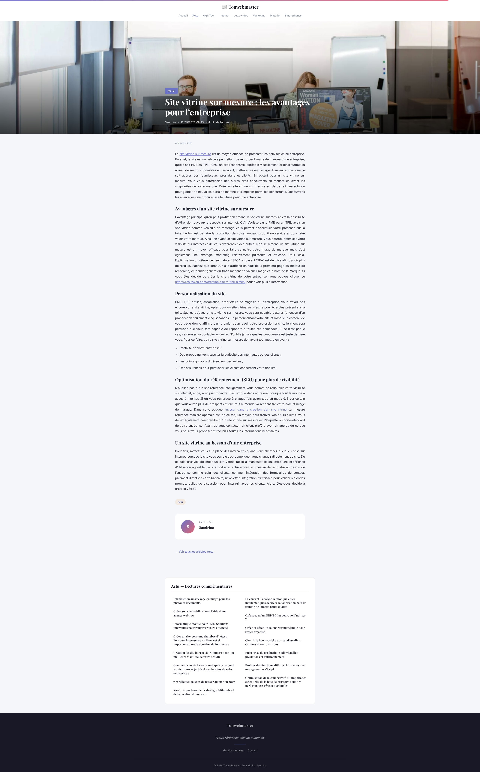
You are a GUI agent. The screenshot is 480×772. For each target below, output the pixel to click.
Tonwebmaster (240, 7)
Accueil (183, 15)
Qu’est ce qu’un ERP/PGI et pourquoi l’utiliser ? (275, 617)
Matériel (275, 15)
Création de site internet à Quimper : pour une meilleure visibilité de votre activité (204, 654)
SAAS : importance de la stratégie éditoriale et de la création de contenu (203, 692)
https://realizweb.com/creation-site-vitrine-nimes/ (210, 282)
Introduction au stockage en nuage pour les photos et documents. (201, 601)
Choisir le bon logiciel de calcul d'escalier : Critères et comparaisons (273, 642)
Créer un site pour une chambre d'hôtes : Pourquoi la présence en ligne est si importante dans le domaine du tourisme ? (201, 640)
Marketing (259, 15)
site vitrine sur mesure (195, 154)
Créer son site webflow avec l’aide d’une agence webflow (199, 613)
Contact (252, 750)
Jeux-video (241, 15)
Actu (195, 15)
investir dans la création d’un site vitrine (256, 409)
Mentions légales (233, 750)
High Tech (209, 15)
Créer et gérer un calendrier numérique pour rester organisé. (275, 630)
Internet (224, 15)
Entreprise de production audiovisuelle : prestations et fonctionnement (271, 654)
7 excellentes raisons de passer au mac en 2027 (204, 682)
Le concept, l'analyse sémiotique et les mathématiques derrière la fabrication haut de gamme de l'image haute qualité (275, 603)
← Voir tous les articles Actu (194, 551)
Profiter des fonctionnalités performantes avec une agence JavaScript (275, 667)
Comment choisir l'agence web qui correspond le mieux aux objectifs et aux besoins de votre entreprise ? (203, 669)
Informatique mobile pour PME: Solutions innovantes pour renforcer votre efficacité (200, 626)
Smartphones (293, 15)
